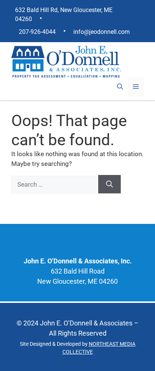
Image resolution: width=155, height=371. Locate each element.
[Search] (109, 184)
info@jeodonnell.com (101, 31)
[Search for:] (54, 184)
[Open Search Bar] (120, 87)
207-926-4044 (37, 31)
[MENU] (136, 87)
